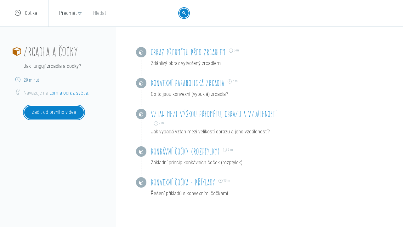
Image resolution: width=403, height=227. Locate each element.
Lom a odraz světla (68, 93)
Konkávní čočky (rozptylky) (185, 151)
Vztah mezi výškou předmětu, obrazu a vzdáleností (214, 114)
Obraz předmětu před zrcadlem (188, 52)
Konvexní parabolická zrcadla (187, 83)
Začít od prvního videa (54, 112)
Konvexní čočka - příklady (183, 182)
